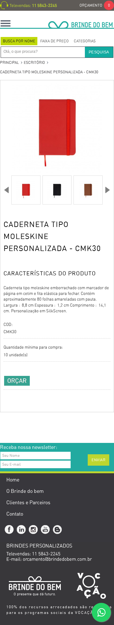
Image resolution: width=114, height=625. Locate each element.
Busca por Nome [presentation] (19, 41)
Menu (5, 23)
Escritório (34, 62)
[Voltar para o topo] (0, 434)
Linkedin (21, 530)
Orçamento (94, 5)
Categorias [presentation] (85, 41)
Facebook (9, 530)
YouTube (45, 530)
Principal (9, 62)
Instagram (33, 530)
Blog (57, 530)
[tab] (19, 41)
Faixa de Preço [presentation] (54, 41)
